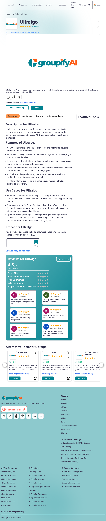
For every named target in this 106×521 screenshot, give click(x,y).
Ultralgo (24, 14)
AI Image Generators (8, 479)
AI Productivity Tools (8, 472)
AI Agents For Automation (38, 498)
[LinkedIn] (34, 416)
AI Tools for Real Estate (37, 505)
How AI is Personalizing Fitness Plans (75, 454)
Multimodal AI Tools (8, 475)
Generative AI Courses (70, 475)
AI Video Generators (8, 487)
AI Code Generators (8, 502)
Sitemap (64, 433)
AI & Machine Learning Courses (73, 472)
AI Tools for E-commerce (38, 494)
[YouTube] (3, 416)
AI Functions (65, 414)
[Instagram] (9, 416)
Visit (37, 107)
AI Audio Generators (8, 490)
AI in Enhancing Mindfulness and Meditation (77, 450)
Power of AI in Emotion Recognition (74, 458)
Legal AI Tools (34, 490)
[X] (28, 416)
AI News (64, 418)
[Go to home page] (13, 398)
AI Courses (65, 411)
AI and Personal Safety (69, 462)
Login (99, 5)
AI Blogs (64, 403)
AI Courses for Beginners (71, 487)
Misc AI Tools (6, 498)
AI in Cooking (66, 447)
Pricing (63, 422)
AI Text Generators (8, 483)
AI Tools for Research (37, 479)
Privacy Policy (66, 429)
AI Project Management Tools (39, 487)
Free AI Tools (6, 505)
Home (8, 14)
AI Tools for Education (37, 475)
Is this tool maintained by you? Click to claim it (22, 32)
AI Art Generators (7, 494)
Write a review (63, 259)
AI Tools (16, 14)
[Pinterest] (22, 416)
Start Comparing (17, 107)
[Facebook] (16, 416)
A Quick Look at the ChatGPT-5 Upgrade (75, 443)
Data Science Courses (70, 479)
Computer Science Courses (72, 483)
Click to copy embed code (18, 251)
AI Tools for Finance (36, 483)
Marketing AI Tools (35, 472)
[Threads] (41, 416)
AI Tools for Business (37, 502)
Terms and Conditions (69, 426)
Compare (14, 378)
